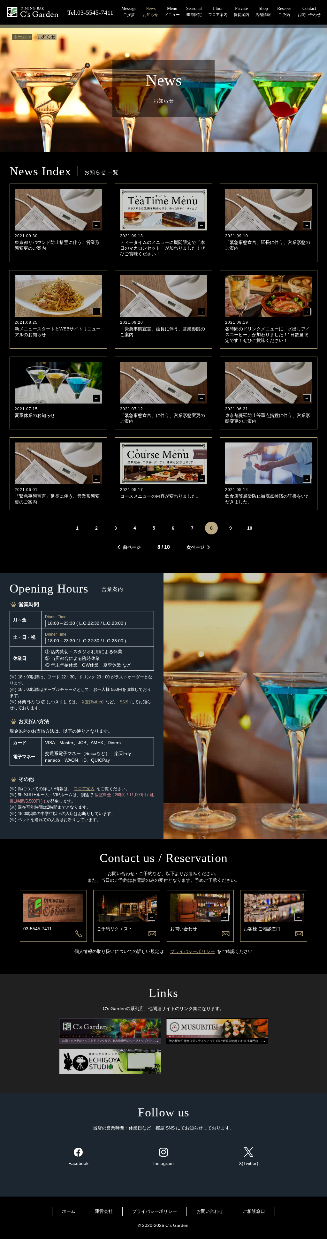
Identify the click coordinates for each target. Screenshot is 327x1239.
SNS (124, 701)
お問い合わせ (209, 1211)
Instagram (163, 1163)
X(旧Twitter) (92, 701)
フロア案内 (84, 788)
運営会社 (104, 1211)
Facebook (78, 1163)
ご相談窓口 (254, 1211)
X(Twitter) (248, 1163)
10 (249, 528)
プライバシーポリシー (192, 951)
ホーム (20, 36)
